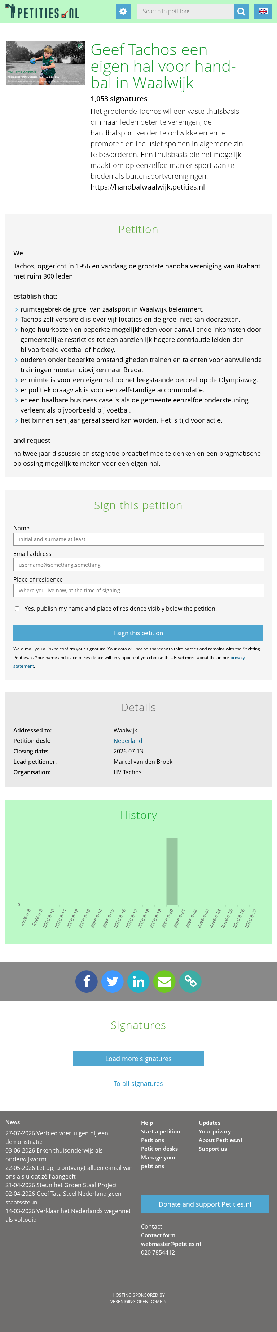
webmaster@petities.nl (171, 1243)
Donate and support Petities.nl (205, 1204)
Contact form (158, 1235)
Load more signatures (138, 1058)
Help (147, 1122)
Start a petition (160, 1131)
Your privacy (215, 1131)
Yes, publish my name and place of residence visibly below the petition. (121, 608)
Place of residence (38, 579)
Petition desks (159, 1148)
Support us (213, 1148)
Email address (32, 554)
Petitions (152, 1140)
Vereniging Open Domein (138, 1301)
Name (21, 528)
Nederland (128, 741)
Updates (209, 1122)
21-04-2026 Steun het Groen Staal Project (61, 1185)
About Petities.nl (220, 1140)
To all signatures (138, 1083)
